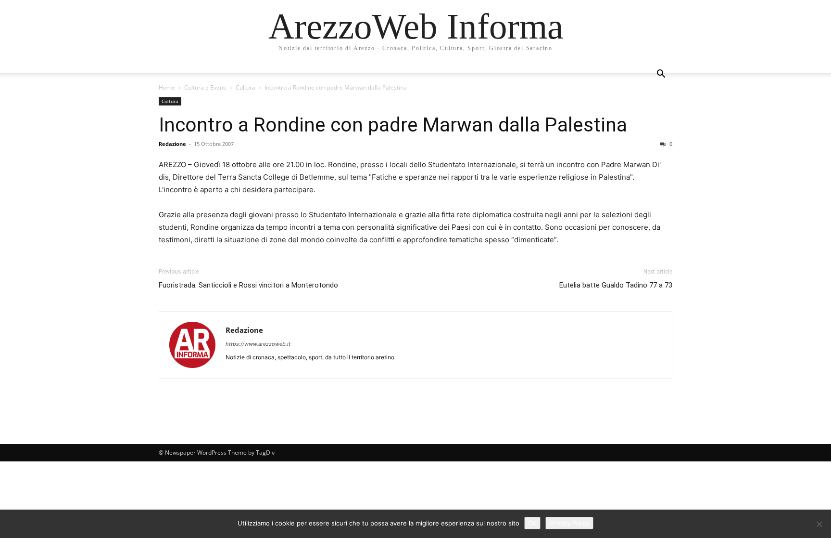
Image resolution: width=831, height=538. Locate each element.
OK (532, 523)
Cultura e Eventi (205, 87)
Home (167, 87)
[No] (819, 524)
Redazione (172, 143)
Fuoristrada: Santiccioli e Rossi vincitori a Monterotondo (248, 285)
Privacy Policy (569, 523)
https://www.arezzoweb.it (258, 344)
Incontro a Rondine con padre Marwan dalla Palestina (393, 124)
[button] (660, 74)
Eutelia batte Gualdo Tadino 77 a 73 (615, 285)
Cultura (245, 87)
